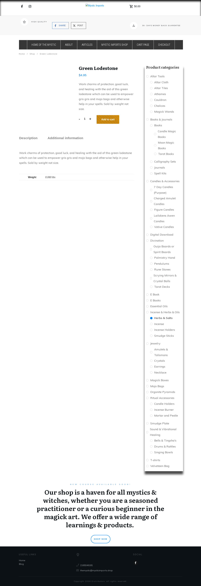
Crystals (159, 361)
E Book (154, 294)
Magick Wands (164, 111)
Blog (21, 564)
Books (158, 125)
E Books (155, 300)
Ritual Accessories (162, 398)
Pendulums (161, 263)
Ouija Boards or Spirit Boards (164, 249)
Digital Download (161, 234)
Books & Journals (161, 119)
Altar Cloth (161, 82)
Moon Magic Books (166, 145)
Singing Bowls (163, 452)
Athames (160, 94)
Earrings (159, 366)
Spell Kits (160, 173)
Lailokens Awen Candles (164, 218)
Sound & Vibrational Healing (163, 432)
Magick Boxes (159, 380)
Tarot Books (166, 154)
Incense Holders (164, 330)
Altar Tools (157, 76)
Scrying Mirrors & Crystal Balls (165, 278)
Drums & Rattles (165, 446)
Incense (159, 324)
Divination (157, 240)
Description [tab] (28, 138)
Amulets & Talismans (161, 352)
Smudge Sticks (164, 336)
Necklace (160, 372)
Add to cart (107, 119)
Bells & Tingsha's (165, 440)
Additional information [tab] (65, 138)
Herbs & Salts (163, 318)
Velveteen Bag (159, 466)
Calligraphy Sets (165, 161)
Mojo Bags (157, 386)
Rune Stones (162, 269)
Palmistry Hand (164, 257)
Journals (159, 167)
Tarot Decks (162, 287)
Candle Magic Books (167, 134)
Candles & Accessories (164, 181)
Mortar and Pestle (166, 415)
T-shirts (155, 460)
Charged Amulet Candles (165, 201)
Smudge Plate (159, 423)
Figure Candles (164, 209)
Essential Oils (159, 306)
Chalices (159, 106)
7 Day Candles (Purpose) (163, 189)
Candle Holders (164, 404)
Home (22, 560)
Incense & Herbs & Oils (165, 312)
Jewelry (155, 343)
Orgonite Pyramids (162, 392)
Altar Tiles (161, 88)
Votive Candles (164, 227)
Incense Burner (164, 410)
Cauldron (160, 100)
